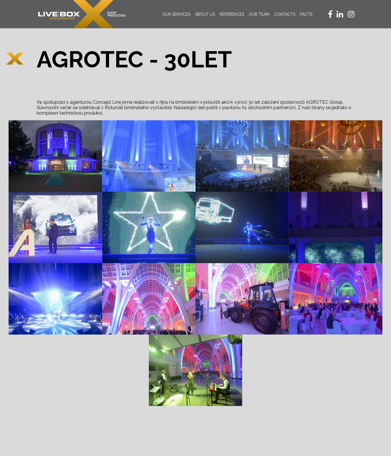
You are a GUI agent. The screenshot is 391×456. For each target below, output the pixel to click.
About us (205, 14)
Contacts (284, 14)
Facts (306, 14)
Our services (176, 14)
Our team (259, 14)
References (232, 14)
